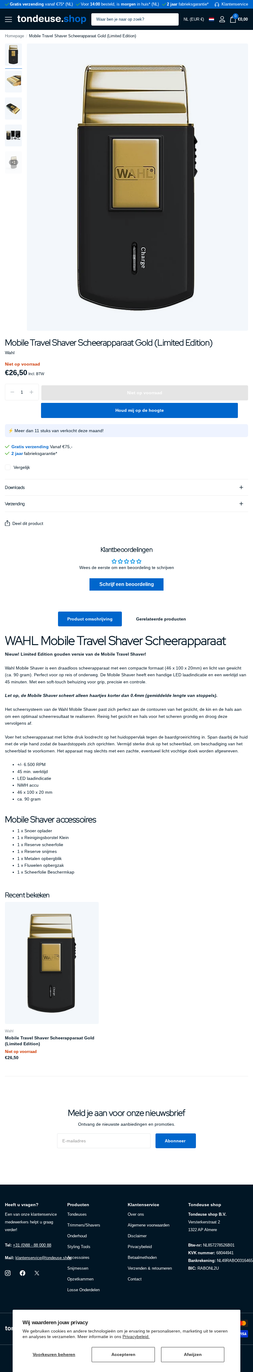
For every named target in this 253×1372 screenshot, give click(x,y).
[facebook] (22, 1273)
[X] (37, 1273)
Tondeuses (77, 1214)
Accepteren (123, 1354)
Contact (135, 1279)
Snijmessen (77, 1268)
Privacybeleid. (136, 1336)
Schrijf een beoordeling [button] (126, 584)
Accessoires (78, 1257)
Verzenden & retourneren (150, 1268)
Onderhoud (77, 1236)
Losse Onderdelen (83, 1290)
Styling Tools (78, 1246)
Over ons (136, 1214)
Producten (78, 1204)
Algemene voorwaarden (148, 1225)
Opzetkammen (80, 1279)
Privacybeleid (140, 1246)
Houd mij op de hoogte (139, 410)
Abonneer (176, 1140)
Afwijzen (193, 1354)
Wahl (10, 352)
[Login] (222, 19)
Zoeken (170, 19)
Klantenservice (143, 1204)
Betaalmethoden (142, 1257)
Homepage (14, 36)
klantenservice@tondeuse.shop (43, 1257)
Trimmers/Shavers (83, 1225)
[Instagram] (7, 1273)
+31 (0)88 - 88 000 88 (32, 1245)
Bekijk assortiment (8, 19)
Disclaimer (137, 1236)
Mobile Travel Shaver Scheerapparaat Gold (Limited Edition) (49, 1040)
